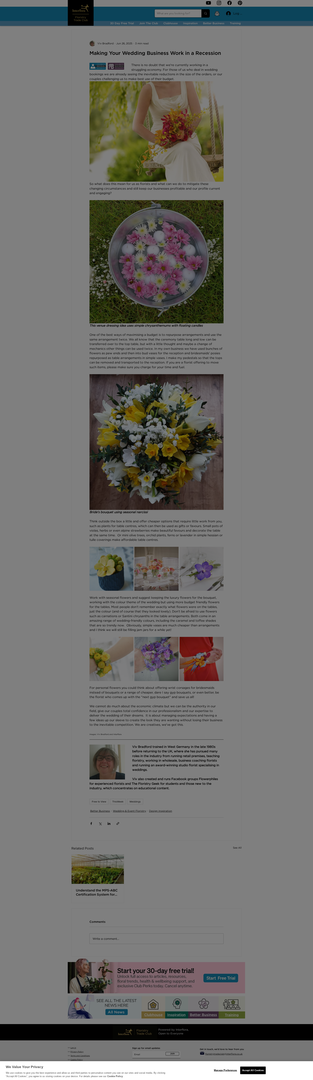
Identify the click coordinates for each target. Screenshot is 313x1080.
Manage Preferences (225, 1070)
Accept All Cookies (253, 1070)
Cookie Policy (115, 1076)
